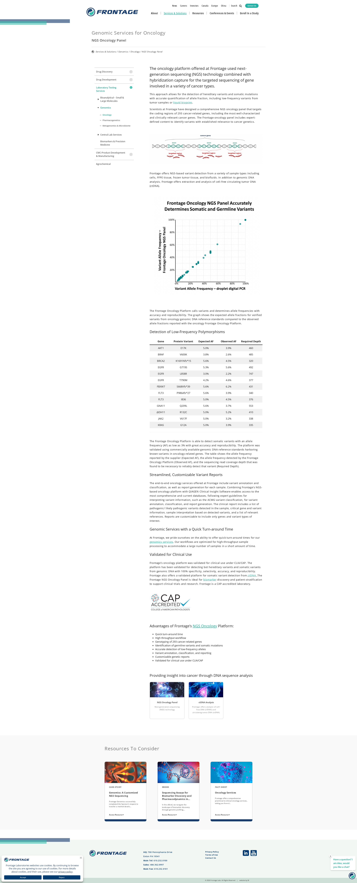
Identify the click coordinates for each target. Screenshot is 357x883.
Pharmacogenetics (111, 120)
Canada (205, 5)
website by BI (244, 880)
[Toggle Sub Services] (131, 71)
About (154, 13)
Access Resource (116, 815)
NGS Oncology (205, 625)
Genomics (123, 51)
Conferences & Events (222, 13)
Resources (198, 13)
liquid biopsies (182, 102)
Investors (194, 5)
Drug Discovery (104, 71)
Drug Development (106, 79)
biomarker (209, 579)
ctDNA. (252, 575)
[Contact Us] (352, 878)
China (223, 5)
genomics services (161, 541)
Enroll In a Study (249, 13)
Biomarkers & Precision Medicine (112, 143)
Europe (214, 5)
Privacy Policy (212, 852)
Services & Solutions (175, 13)
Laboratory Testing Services (106, 89)
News (174, 5)
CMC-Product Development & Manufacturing (110, 154)
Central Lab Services (111, 134)
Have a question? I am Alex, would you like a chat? (343, 863)
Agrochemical (103, 164)
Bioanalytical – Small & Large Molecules (112, 99)
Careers (183, 5)
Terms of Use (211, 855)
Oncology (135, 51)
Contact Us (252, 5)
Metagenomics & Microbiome (116, 125)
